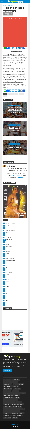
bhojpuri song (22, 393)
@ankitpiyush (20, 177)
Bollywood (17, 395)
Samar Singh (20, 415)
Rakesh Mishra (15, 413)
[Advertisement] (12, 319)
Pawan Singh (21, 408)
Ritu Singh (14, 415)
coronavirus (17, 397)
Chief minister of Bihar (8, 397)
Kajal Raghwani (20, 404)
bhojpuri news (15, 393)
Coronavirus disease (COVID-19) (10, 399)
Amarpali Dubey (14, 382)
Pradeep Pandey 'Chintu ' (14, 411)
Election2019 (18, 402)
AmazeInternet (15, 424)
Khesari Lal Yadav (7, 406)
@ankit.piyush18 (17, 175)
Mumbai (11, 408)
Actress (9, 379)
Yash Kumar (14, 417)
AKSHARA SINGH (15, 379)
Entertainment (6, 5)
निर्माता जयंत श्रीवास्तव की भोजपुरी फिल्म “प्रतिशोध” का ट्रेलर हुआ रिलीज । (15, 147)
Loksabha (15, 406)
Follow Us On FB (7, 370)
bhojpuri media (7, 393)
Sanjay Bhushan (7, 417)
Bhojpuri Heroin (16, 388)
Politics (5, 411)
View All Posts (23, 162)
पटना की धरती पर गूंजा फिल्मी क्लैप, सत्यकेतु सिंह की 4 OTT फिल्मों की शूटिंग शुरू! (15, 128)
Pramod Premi (7, 413)
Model (19, 406)
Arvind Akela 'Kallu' (8, 384)
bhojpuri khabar (7, 390)
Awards (14, 384)
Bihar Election (10, 395)
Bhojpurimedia (11, 94)
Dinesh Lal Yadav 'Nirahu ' (9, 402)
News (12, 5)
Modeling (6, 408)
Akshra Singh (6, 382)
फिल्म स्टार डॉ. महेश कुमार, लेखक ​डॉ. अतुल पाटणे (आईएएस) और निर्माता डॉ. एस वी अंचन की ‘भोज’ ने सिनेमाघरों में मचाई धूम (15, 110)
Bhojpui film (20, 384)
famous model (7, 404)
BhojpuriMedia (19, 422)
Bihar (16, 94)
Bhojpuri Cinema (7, 386)
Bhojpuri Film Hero (8, 388)
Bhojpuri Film (15, 386)
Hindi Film (21, 94)
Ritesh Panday (7, 415)
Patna (5, 96)
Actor (5, 379)
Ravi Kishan (21, 413)
